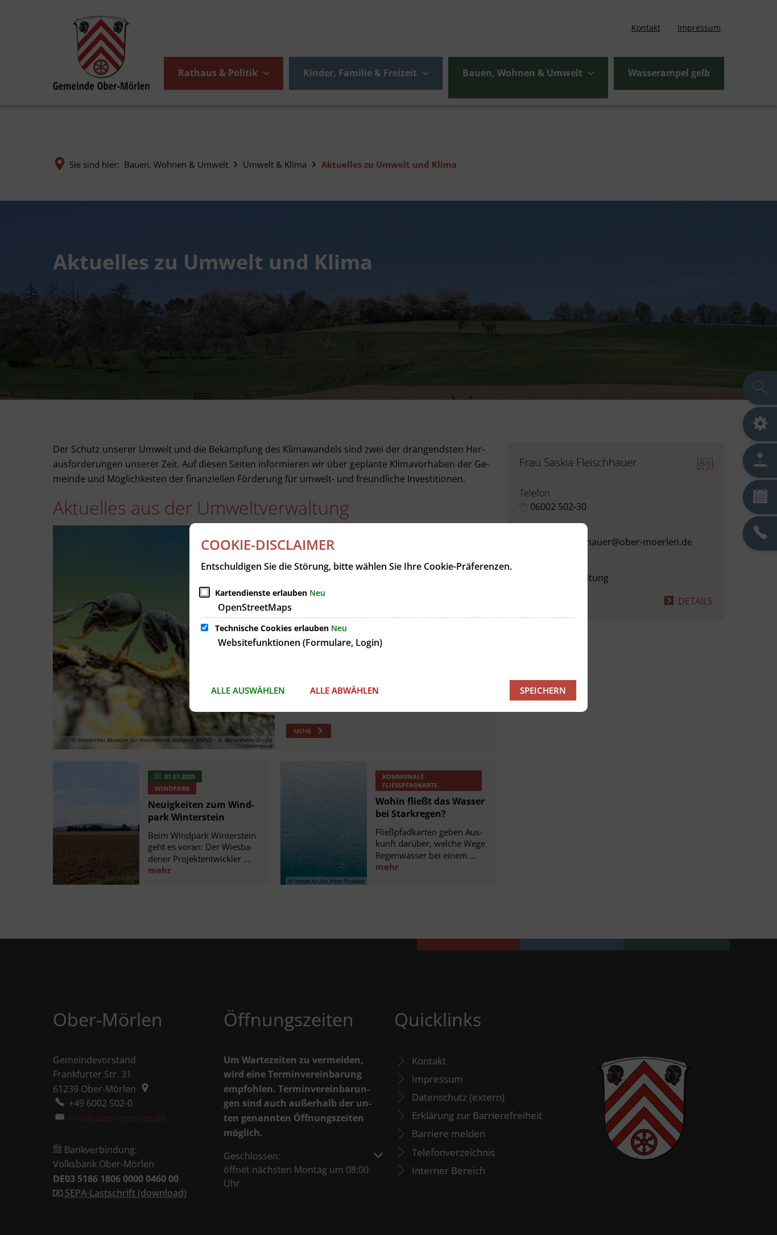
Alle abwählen (344, 690)
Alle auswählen (248, 690)
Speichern (543, 690)
